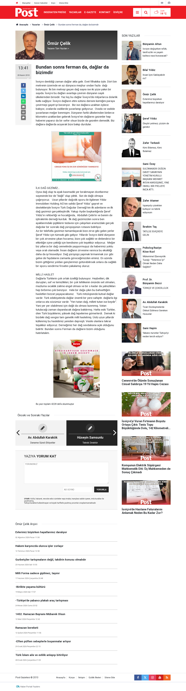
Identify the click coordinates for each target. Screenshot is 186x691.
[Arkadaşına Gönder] (23, 107)
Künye (72, 677)
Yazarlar (75, 12)
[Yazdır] (23, 112)
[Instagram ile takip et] (152, 677)
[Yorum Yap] (23, 117)
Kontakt (104, 12)
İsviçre (118, 12)
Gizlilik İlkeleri (95, 677)
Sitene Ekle (63, 3)
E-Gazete (90, 12)
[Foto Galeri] (169, 2)
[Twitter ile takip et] (145, 677)
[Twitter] (23, 90)
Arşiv (53, 3)
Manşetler (26, 3)
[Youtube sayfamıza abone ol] (159, 677)
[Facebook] (23, 85)
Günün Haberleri (41, 3)
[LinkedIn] (23, 96)
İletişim (81, 677)
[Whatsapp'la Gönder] (23, 101)
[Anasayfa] (17, 3)
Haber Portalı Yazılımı (30, 686)
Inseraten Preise (55, 12)
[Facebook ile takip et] (138, 677)
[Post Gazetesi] (26, 12)
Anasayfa (60, 677)
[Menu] (137, 12)
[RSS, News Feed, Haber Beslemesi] (167, 677)
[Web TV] (162, 2)
